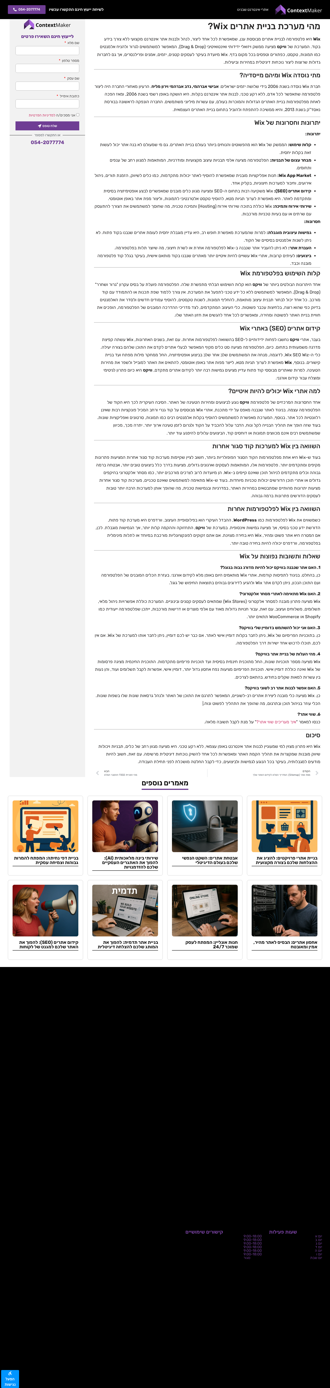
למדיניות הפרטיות (42, 115)
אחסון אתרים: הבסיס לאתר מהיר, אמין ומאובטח (285, 944)
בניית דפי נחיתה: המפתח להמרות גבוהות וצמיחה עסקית (46, 860)
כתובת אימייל (69, 96)
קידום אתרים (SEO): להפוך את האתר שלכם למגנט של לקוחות (48, 944)
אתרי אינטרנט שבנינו (252, 9)
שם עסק (72, 78)
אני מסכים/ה (52, 115)
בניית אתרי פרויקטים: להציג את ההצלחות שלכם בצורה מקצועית (286, 860)
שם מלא (73, 43)
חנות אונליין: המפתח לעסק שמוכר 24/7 (211, 944)
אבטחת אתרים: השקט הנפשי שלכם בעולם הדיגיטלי (210, 860)
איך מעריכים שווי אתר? (276, 721)
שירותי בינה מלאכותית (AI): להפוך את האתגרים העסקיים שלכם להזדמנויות (130, 862)
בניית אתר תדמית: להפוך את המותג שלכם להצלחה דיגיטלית (128, 944)
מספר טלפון (70, 61)
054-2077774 (47, 142)
